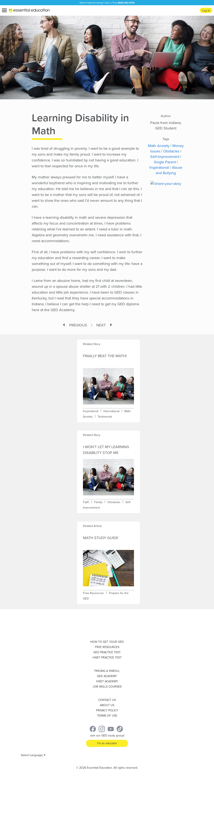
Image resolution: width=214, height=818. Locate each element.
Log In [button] (206, 10)
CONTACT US (107, 700)
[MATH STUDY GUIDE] (108, 565)
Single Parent (165, 162)
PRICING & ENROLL (107, 671)
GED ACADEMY (107, 676)
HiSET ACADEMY (107, 681)
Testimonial (105, 416)
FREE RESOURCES (107, 647)
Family (98, 502)
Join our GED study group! (107, 735)
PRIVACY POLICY (107, 710)
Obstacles (171, 151)
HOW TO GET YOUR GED (107, 642)
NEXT (101, 325)
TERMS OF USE (107, 715)
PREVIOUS (78, 325)
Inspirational (159, 167)
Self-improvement (164, 156)
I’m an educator (107, 743)
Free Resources (93, 593)
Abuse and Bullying (169, 170)
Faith (86, 502)
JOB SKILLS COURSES (107, 686)
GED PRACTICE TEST (107, 652)
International (111, 411)
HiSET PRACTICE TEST (107, 657)
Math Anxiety (158, 145)
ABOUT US (107, 705)
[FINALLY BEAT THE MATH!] (108, 383)
